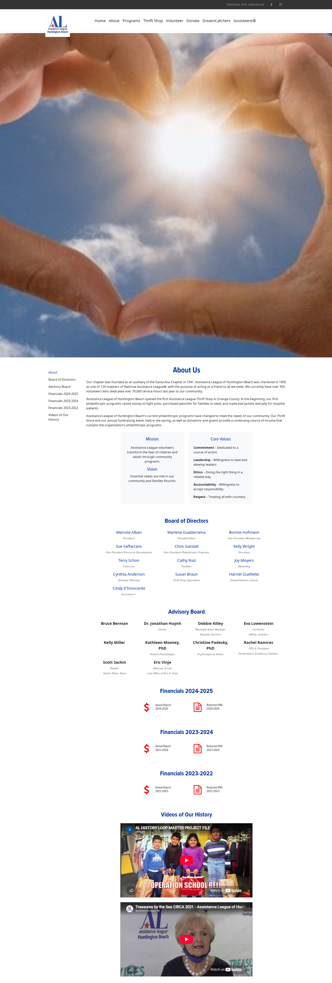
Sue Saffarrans (129, 546)
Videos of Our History (58, 417)
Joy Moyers (244, 560)
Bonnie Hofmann (244, 532)
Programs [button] (131, 20)
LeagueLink (256, 4)
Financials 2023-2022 (63, 408)
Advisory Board (59, 387)
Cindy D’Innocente (129, 588)
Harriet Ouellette (244, 574)
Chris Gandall (186, 546)
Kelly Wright (244, 546)
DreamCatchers (217, 20)
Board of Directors (62, 379)
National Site (237, 4)
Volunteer (174, 20)
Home (100, 20)
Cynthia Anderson (129, 574)
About (114, 20)
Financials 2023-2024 (63, 401)
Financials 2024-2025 (63, 394)
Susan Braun (186, 574)
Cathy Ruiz (186, 560)
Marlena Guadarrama (186, 532)
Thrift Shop (153, 20)
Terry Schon (128, 560)
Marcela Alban (129, 532)
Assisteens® (245, 20)
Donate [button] (192, 20)
